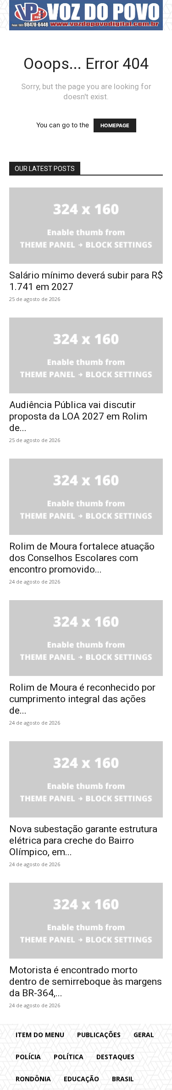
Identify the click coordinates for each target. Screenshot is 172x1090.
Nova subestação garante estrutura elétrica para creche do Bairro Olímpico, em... (83, 840)
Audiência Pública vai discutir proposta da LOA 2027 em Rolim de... (78, 416)
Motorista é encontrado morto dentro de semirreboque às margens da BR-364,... (85, 982)
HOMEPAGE (114, 125)
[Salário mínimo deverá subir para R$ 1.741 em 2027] (86, 225)
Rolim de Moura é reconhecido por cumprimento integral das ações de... (82, 699)
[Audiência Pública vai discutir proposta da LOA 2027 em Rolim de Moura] (86, 355)
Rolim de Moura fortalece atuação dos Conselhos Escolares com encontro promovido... (82, 558)
